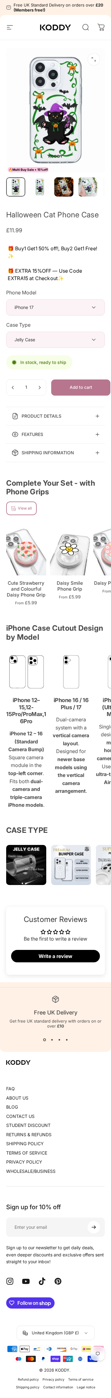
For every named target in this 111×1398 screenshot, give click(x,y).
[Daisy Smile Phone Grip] (70, 550)
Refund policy (28, 1380)
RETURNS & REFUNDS (28, 1134)
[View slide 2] (52, 1039)
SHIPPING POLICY (25, 1143)
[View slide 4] (66, 1039)
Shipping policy (27, 1387)
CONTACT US (20, 1116)
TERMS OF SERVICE (26, 1152)
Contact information (58, 1387)
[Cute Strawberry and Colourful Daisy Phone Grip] (26, 550)
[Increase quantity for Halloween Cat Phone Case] (39, 387)
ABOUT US (17, 1098)
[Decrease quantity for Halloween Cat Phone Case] (12, 387)
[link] (26, 672)
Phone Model (21, 292)
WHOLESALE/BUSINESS (31, 1171)
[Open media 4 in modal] (94, 59)
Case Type (18, 325)
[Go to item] (15, 187)
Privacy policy (53, 1380)
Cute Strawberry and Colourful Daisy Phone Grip (26, 589)
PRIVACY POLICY (24, 1161)
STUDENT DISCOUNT (28, 1125)
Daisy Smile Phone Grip (70, 586)
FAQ (10, 1088)
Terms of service (80, 1380)
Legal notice (86, 1387)
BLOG (12, 1107)
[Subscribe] (94, 1227)
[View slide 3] (59, 1039)
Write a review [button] (55, 956)
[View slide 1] (44, 1039)
